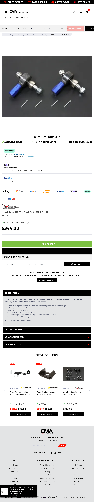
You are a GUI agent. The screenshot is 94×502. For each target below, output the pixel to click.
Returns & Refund (47, 475)
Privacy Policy (78, 481)
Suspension (15, 472)
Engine (15, 465)
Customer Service (47, 478)
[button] (74, 12)
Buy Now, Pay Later (78, 468)
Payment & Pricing (47, 468)
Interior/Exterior (15, 481)
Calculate (77, 264)
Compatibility (13, 344)
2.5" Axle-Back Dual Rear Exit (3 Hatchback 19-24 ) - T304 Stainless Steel (21, 491)
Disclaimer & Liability (47, 481)
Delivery (47, 472)
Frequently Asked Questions (47, 485)
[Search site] (6, 17)
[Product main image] (47, 86)
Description (12, 293)
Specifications (14, 330)
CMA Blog (78, 465)
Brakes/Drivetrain (15, 468)
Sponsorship (78, 485)
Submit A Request (48, 280)
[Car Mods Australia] (13, 11)
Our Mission (78, 478)
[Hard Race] (10, 206)
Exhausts (15, 475)
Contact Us (78, 475)
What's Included (14, 337)
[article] (20, 391)
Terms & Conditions (47, 465)
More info (31, 157)
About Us (78, 472)
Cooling (16, 478)
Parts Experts (15, 2)
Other (15, 485)
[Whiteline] (26, 388)
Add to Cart (48, 244)
